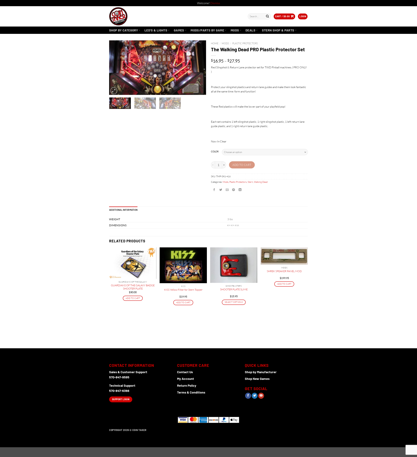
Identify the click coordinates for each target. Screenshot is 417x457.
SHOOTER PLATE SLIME (234, 289)
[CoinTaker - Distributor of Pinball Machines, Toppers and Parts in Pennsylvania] (127, 16)
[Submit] (267, 16)
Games (179, 30)
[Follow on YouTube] (261, 396)
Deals (250, 30)
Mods (235, 30)
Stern (250, 181)
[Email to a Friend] (227, 190)
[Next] (200, 67)
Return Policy (186, 385)
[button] (284, 16)
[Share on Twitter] (220, 190)
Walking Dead (261, 181)
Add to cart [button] (133, 298)
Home (214, 43)
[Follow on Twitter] (255, 396)
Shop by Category (123, 30)
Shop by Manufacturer (261, 372)
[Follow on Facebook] (248, 396)
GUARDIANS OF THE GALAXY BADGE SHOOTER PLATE (133, 287)
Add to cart (241, 164)
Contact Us (185, 372)
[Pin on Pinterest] (234, 190)
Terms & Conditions (191, 392)
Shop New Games (257, 379)
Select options (234, 302)
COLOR (215, 151)
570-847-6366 (119, 391)
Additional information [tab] (123, 209)
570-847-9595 (119, 377)
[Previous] (115, 67)
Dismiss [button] (215, 3)
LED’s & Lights (155, 30)
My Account (185, 379)
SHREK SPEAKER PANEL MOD (284, 271)
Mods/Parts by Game (207, 30)
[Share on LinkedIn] (240, 190)
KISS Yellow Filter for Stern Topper (183, 289)
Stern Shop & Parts (278, 30)
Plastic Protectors (245, 43)
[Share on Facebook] (214, 190)
